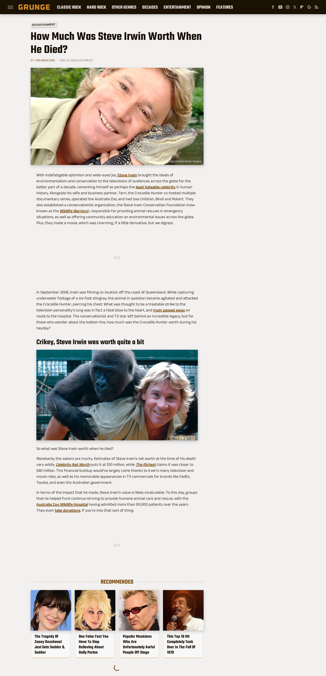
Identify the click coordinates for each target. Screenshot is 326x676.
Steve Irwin (127, 175)
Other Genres (124, 7)
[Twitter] (295, 7)
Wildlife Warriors (74, 211)
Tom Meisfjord (45, 60)
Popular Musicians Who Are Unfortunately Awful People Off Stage (139, 644)
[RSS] (316, 7)
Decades (150, 7)
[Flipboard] (302, 7)
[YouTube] (280, 7)
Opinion (203, 7)
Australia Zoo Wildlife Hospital (62, 504)
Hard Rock (96, 7)
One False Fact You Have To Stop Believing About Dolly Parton (93, 644)
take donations (67, 510)
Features (224, 7)
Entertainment (177, 7)
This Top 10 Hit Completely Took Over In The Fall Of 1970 (181, 644)
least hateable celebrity (155, 187)
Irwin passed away (169, 310)
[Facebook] (273, 7)
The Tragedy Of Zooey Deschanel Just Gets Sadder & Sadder (50, 644)
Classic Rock (69, 7)
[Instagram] (287, 7)
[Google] (309, 7)
